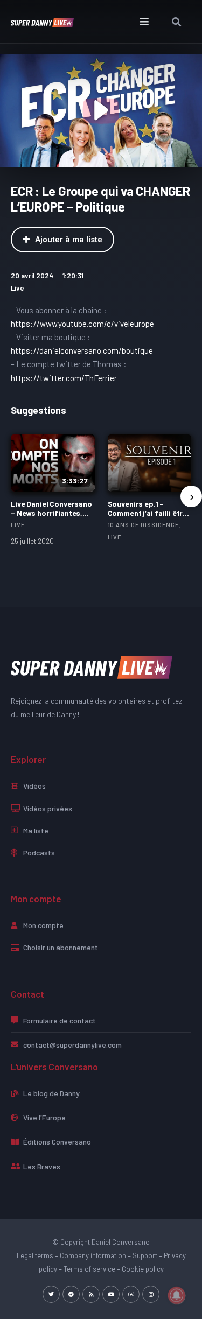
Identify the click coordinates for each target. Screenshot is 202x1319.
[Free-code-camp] (131, 1294)
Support (145, 1255)
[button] (144, 21)
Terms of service (89, 1269)
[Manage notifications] (176, 1295)
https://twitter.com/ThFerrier (64, 378)
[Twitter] (51, 1294)
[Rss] (91, 1294)
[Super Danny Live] (91, 666)
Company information (93, 1255)
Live (17, 288)
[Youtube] (111, 1294)
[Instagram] (150, 1294)
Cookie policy (143, 1269)
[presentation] (191, 496)
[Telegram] (71, 1294)
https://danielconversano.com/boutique (82, 350)
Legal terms (35, 1255)
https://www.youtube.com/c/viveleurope (82, 323)
